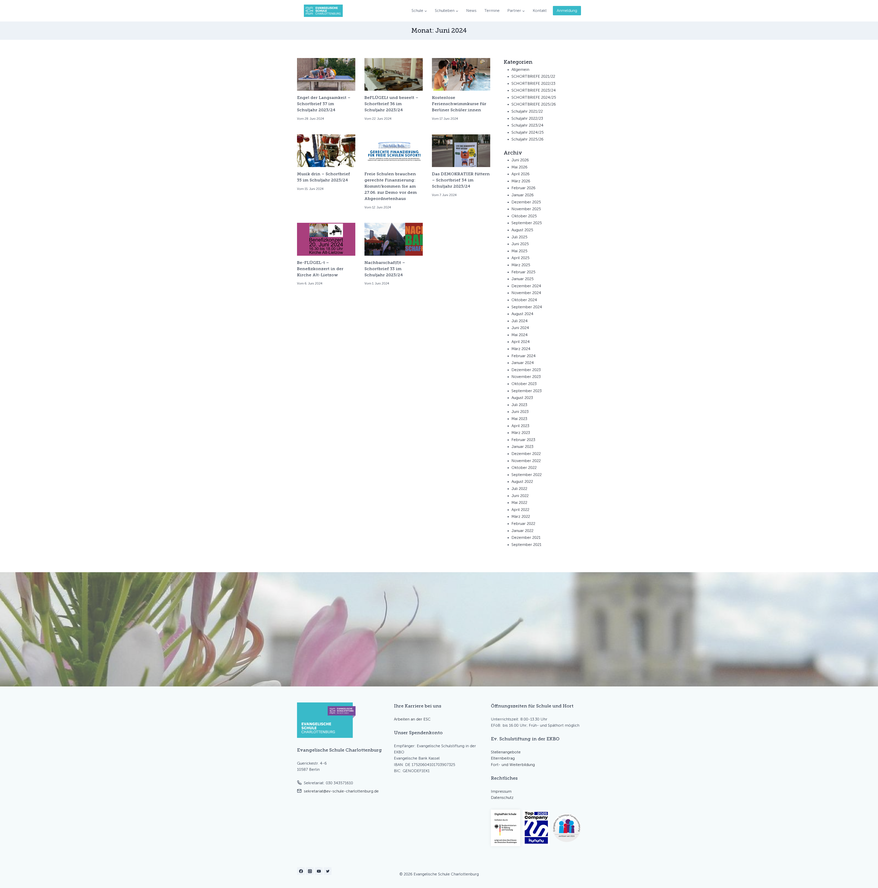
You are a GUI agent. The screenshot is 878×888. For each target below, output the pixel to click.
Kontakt (540, 10)
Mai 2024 (519, 334)
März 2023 (520, 432)
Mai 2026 (519, 167)
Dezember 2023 (526, 369)
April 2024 (520, 341)
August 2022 (522, 481)
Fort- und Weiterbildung (513, 764)
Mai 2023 (519, 418)
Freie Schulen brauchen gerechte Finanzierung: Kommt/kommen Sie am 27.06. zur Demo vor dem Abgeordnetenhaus (390, 186)
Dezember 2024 (526, 286)
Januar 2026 (522, 195)
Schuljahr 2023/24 (527, 125)
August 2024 (522, 313)
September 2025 (526, 223)
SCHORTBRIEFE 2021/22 (533, 76)
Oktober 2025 (524, 216)
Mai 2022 (519, 502)
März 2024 (520, 348)
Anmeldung (567, 10)
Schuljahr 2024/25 (527, 132)
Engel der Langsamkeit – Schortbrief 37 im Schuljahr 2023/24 (324, 103)
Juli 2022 (519, 488)
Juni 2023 (520, 411)
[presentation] (326, 74)
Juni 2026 (520, 160)
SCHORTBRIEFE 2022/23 (533, 83)
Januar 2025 (522, 279)
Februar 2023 (523, 439)
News (471, 10)
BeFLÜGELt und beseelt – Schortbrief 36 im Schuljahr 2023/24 (391, 103)
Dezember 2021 (526, 537)
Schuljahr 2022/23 (527, 118)
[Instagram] (310, 871)
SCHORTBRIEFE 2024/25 (533, 97)
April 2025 (520, 257)
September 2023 (526, 390)
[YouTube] (319, 871)
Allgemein (520, 69)
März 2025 (520, 265)
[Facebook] (301, 871)
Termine (492, 10)
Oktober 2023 (524, 383)
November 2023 (526, 376)
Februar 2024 (523, 356)
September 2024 (526, 307)
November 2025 (526, 209)
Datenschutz (502, 797)
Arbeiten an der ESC (412, 719)
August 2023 (522, 397)
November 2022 (526, 460)
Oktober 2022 (524, 467)
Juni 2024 (520, 327)
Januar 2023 (522, 446)
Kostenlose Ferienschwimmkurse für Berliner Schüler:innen (459, 103)
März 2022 (520, 516)
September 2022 (526, 474)
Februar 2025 (523, 272)
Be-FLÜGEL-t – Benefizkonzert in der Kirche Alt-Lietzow (320, 268)
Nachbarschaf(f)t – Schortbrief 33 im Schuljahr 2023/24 (384, 268)
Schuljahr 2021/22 (527, 111)
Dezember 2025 (526, 202)
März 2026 (520, 181)
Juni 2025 (520, 244)
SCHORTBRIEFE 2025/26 (533, 104)
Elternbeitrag (503, 758)
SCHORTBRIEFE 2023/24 (533, 90)
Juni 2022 (520, 495)
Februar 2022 (523, 523)
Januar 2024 (522, 362)
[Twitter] (328, 871)
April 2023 (520, 425)
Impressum (501, 791)
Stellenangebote (506, 752)
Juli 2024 (519, 321)
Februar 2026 (523, 188)
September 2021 (526, 544)
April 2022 (520, 509)
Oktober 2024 (524, 300)
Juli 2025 (519, 237)
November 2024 (526, 292)
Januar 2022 (522, 530)
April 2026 (520, 174)
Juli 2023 (519, 404)
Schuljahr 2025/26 (527, 139)
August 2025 (522, 230)
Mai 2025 (519, 251)
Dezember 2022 (526, 453)
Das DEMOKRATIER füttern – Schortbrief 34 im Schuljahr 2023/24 (461, 180)
